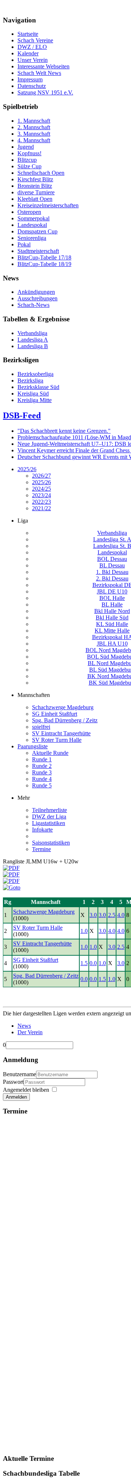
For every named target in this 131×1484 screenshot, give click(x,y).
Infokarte (42, 829)
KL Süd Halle (112, 624)
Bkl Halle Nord (112, 611)
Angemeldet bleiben (26, 1090)
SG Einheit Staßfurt (54, 714)
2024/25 (41, 489)
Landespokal (112, 552)
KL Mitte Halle (112, 630)
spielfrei (41, 727)
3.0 (93, 915)
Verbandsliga (112, 533)
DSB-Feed (22, 415)
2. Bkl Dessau (112, 578)
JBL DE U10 (112, 591)
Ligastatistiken (48, 823)
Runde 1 (42, 759)
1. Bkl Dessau (112, 572)
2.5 (111, 915)
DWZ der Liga (49, 816)
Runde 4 (42, 779)
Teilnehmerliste (49, 810)
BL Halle (112, 604)
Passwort (13, 1082)
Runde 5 (42, 785)
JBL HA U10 (112, 643)
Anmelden (16, 1097)
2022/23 (41, 502)
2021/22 (41, 508)
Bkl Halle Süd (112, 617)
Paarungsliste (32, 746)
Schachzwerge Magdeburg (63, 707)
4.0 (120, 915)
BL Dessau (112, 565)
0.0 (93, 963)
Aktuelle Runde (50, 753)
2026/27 (41, 476)
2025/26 (26, 469)
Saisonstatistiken (51, 843)
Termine (41, 849)
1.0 (84, 931)
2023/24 (41, 495)
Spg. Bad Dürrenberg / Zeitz (65, 720)
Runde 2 (42, 766)
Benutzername (19, 1074)
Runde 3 (42, 772)
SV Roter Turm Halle (57, 740)
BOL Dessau (112, 559)
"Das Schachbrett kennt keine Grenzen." (64, 431)
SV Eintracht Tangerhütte (61, 733)
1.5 (84, 963)
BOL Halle (112, 598)
